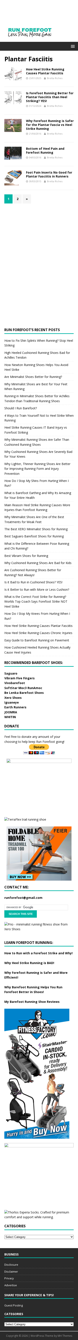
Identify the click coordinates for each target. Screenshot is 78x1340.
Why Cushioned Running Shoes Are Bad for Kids (38, 563)
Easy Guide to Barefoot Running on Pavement (36, 640)
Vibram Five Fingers (19, 678)
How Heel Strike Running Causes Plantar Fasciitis (45, 71)
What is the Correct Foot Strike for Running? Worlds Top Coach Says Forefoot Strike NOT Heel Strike (35, 601)
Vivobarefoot (14, 683)
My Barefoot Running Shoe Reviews (32, 1002)
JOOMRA (10, 712)
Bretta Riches (54, 78)
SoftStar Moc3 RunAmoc (23, 688)
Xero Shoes (13, 698)
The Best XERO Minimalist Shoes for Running (36, 529)
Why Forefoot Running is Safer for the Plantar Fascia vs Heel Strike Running (50, 125)
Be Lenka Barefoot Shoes (24, 693)
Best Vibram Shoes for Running (26, 556)
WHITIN (10, 717)
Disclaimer (11, 1271)
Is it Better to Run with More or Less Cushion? (36, 589)
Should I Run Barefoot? (20, 408)
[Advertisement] (36, 235)
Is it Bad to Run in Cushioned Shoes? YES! (33, 582)
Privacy (9, 1278)
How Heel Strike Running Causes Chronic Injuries (38, 633)
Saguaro (10, 673)
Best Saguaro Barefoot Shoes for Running (34, 536)
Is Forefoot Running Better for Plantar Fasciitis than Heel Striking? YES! (49, 97)
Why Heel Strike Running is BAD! (29, 963)
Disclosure (11, 1265)
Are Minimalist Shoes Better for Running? (33, 377)
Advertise (10, 1285)
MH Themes (65, 1336)
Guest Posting (13, 1305)
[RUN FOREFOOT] (34, 39)
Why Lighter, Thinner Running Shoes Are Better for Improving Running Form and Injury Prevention (37, 469)
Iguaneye (11, 702)
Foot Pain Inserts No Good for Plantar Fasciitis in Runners (49, 174)
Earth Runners (15, 707)
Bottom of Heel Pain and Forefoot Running (45, 150)
